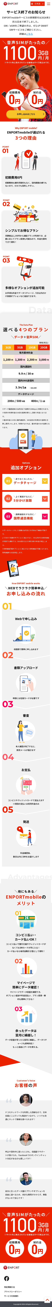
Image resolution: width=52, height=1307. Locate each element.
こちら (29, 33)
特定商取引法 (9, 1287)
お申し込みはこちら (26, 113)
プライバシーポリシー (13, 1291)
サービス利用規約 (11, 1296)
